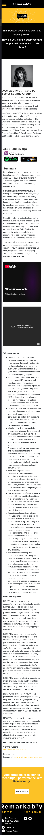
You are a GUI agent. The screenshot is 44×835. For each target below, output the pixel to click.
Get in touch (22, 791)
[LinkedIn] (25, 818)
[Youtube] (30, 818)
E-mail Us (10, 827)
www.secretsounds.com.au (14, 750)
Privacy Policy (12, 831)
